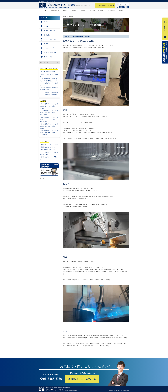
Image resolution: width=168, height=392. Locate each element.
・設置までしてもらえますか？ (48, 147)
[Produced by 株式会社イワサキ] (51, 390)
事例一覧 (65, 10)
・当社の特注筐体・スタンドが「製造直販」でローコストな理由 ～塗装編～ (49, 106)
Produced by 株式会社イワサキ (83, 5)
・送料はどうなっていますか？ (48, 149)
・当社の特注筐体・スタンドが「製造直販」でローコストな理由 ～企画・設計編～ (49, 112)
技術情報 (83, 10)
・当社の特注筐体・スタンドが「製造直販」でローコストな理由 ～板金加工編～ (49, 119)
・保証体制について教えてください (49, 144)
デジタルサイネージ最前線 (96, 10)
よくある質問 (111, 10)
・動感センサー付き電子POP (47, 71)
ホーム (64, 16)
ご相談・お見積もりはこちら (104, 5)
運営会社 (121, 10)
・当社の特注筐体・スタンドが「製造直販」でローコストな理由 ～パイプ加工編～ (49, 133)
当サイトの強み (55, 10)
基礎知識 (74, 10)
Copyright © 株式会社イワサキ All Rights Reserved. (119, 390)
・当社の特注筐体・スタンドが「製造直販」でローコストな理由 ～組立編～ (49, 126)
